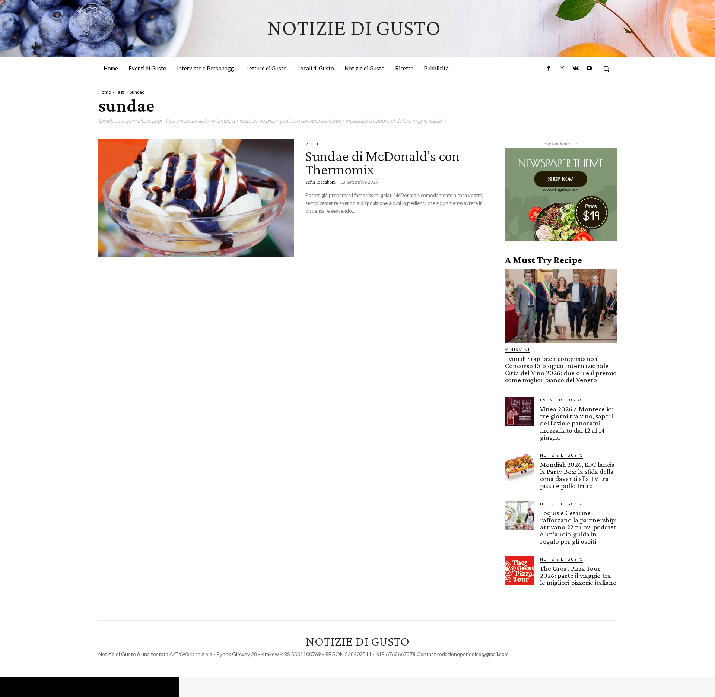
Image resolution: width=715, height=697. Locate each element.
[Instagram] (562, 68)
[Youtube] (589, 68)
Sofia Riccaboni (320, 182)
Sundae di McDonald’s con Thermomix (382, 163)
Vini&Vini (517, 349)
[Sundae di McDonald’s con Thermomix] (196, 198)
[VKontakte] (575, 68)
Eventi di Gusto (560, 399)
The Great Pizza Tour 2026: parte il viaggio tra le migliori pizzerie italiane (578, 575)
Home (104, 92)
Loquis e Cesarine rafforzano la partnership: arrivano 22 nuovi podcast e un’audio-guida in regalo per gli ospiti (578, 527)
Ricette (315, 144)
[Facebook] (548, 68)
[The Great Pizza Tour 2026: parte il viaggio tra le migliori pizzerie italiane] (519, 570)
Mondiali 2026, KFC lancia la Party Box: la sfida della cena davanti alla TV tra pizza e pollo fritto (577, 475)
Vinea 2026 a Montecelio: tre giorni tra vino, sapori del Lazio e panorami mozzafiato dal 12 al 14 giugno (576, 423)
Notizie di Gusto (561, 455)
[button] (606, 68)
